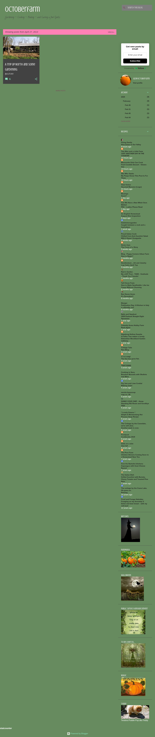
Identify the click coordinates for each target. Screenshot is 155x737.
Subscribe (135, 61)
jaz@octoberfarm (141, 78)
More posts (60, 91)
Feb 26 (128, 105)
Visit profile (137, 83)
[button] (36, 79)
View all (111, 32)
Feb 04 (128, 117)
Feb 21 (128, 109)
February (126, 101)
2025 (123, 97)
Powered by (129, 68)
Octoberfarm (22, 9)
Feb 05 (128, 113)
